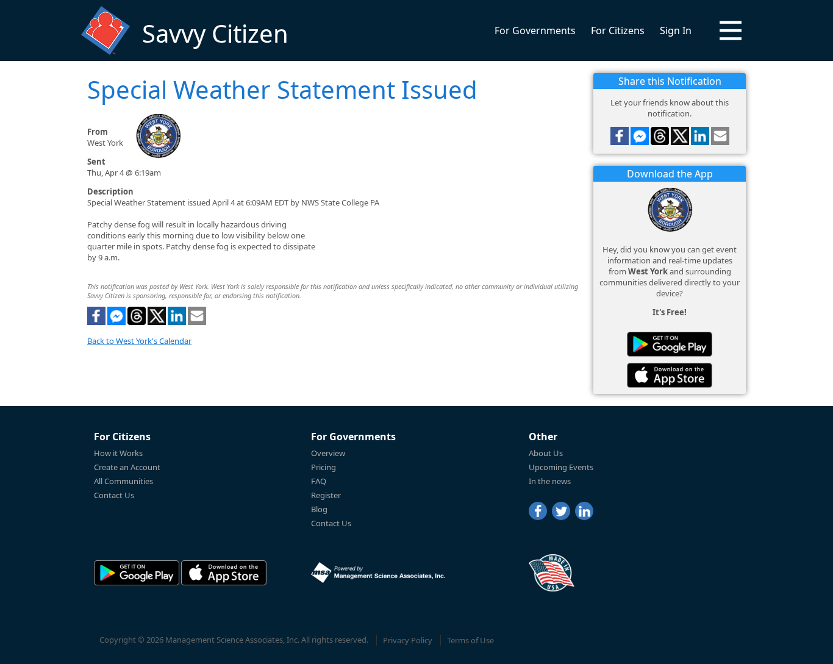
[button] (731, 30)
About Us (546, 453)
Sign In (676, 30)
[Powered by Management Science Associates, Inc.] (378, 572)
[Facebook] (538, 511)
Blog (319, 509)
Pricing (323, 467)
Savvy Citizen (215, 33)
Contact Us (114, 495)
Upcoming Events (561, 467)
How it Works (118, 453)
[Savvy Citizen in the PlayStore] (669, 344)
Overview (328, 453)
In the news (550, 481)
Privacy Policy (407, 640)
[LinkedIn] (584, 511)
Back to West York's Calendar (139, 340)
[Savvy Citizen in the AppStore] (669, 375)
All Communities (123, 481)
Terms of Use (470, 640)
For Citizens (618, 30)
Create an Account (127, 467)
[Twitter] (561, 511)
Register (326, 495)
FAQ (318, 481)
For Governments (535, 30)
